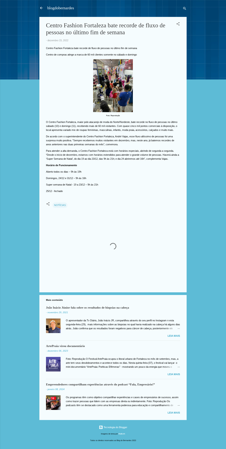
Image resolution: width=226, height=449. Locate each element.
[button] (178, 24)
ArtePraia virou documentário (65, 346)
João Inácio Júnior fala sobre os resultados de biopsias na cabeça (87, 307)
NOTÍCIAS (60, 205)
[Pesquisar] (185, 9)
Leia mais (174, 335)
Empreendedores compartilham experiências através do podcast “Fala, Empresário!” (100, 384)
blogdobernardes (60, 8)
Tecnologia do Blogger (115, 427)
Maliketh (121, 434)
